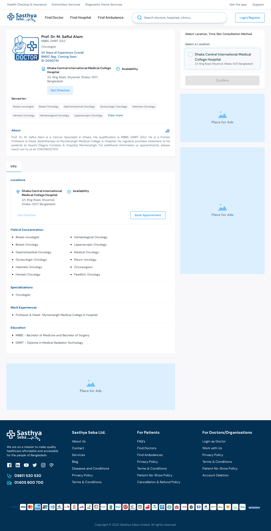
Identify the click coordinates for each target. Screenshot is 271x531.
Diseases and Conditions (90, 468)
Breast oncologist (27, 237)
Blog (75, 462)
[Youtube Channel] (26, 465)
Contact (78, 448)
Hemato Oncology (28, 274)
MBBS (45, 41)
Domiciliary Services (66, 4)
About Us (79, 441)
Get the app (238, 4)
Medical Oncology (86, 252)
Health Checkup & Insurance (27, 4)
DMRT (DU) (57, 41)
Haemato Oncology (29, 267)
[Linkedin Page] (17, 465)
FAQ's (141, 441)
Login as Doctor (214, 441)
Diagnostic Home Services (103, 4)
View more (115, 115)
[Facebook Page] (9, 465)
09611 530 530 (27, 475)
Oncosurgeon (83, 267)
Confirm (222, 80)
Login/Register (250, 17)
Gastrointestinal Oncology (33, 252)
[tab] (13, 166)
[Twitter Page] (34, 465)
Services (78, 455)
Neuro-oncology (85, 259)
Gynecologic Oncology (31, 259)
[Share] (167, 130)
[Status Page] (51, 465)
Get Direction (60, 90)
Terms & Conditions (87, 482)
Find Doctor (54, 17)
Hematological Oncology (91, 237)
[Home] (21, 17)
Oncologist (23, 295)
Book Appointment (148, 215)
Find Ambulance (110, 17)
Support (258, 4)
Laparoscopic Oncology (90, 244)
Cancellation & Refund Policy (158, 482)
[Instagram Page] (43, 465)
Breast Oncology (27, 244)
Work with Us (212, 448)
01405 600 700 (28, 482)
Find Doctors (146, 448)
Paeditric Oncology (87, 274)
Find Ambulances (150, 455)
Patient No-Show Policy (154, 475)
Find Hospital (80, 17)
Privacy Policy (82, 475)
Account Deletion (215, 475)
